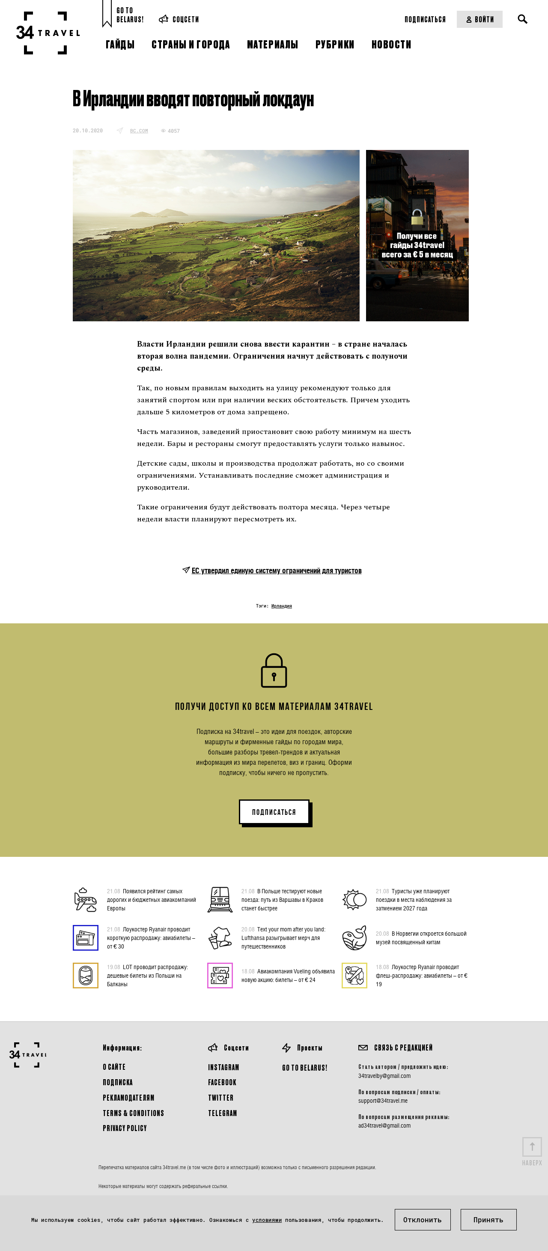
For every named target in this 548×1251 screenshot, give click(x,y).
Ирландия (281, 606)
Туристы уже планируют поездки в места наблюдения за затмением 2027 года (414, 899)
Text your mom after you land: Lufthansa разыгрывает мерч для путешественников (283, 937)
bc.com (139, 130)
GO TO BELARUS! (305, 1067)
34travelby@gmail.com (384, 1075)
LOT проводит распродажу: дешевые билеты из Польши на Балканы (147, 975)
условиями (267, 1219)
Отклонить (422, 1219)
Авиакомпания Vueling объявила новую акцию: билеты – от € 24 (288, 975)
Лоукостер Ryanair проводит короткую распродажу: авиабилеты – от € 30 (151, 937)
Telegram (222, 1113)
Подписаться (425, 19)
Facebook (222, 1082)
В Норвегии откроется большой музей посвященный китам (421, 938)
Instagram (223, 1067)
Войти (484, 19)
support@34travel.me (383, 1100)
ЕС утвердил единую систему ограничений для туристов (277, 570)
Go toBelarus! (130, 15)
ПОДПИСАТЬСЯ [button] (274, 812)
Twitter (221, 1097)
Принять (488, 1219)
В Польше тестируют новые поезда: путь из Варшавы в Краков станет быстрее (282, 899)
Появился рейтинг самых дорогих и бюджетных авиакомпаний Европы (151, 899)
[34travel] (48, 33)
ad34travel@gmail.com (384, 1125)
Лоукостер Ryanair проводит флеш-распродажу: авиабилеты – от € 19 (422, 975)
